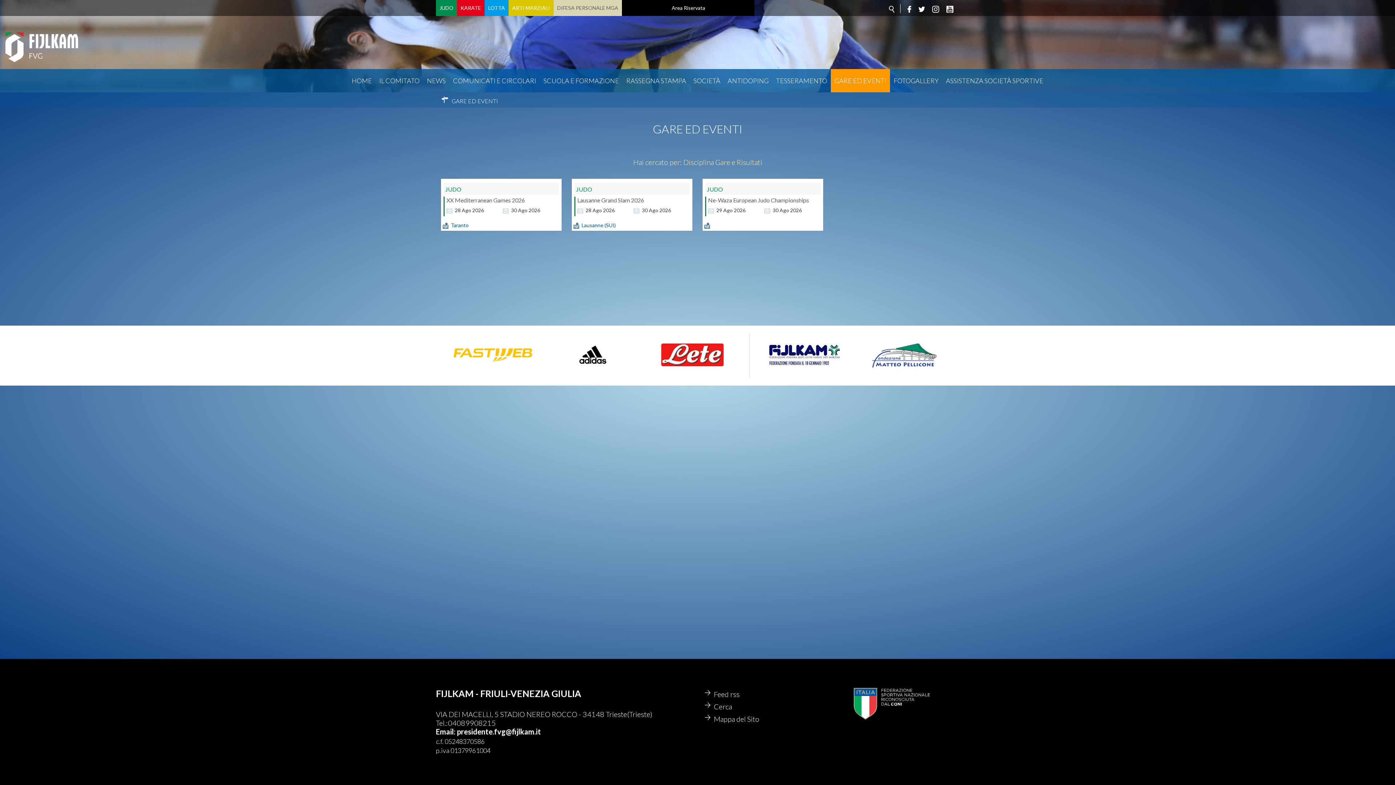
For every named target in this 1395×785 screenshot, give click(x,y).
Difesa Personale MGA (587, 8)
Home (362, 81)
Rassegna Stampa (656, 81)
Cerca (723, 706)
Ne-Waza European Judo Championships (758, 200)
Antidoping (748, 81)
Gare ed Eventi (860, 81)
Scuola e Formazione (581, 81)
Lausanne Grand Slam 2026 (610, 200)
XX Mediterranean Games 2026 (485, 200)
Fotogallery (916, 81)
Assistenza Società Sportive (994, 81)
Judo (446, 8)
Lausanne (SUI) (599, 225)
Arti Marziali (531, 8)
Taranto (460, 225)
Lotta (496, 8)
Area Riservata (688, 8)
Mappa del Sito (736, 718)
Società (707, 81)
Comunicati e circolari (494, 81)
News (436, 81)
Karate (471, 8)
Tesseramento (801, 81)
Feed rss (727, 694)
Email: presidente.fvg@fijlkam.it (488, 731)
